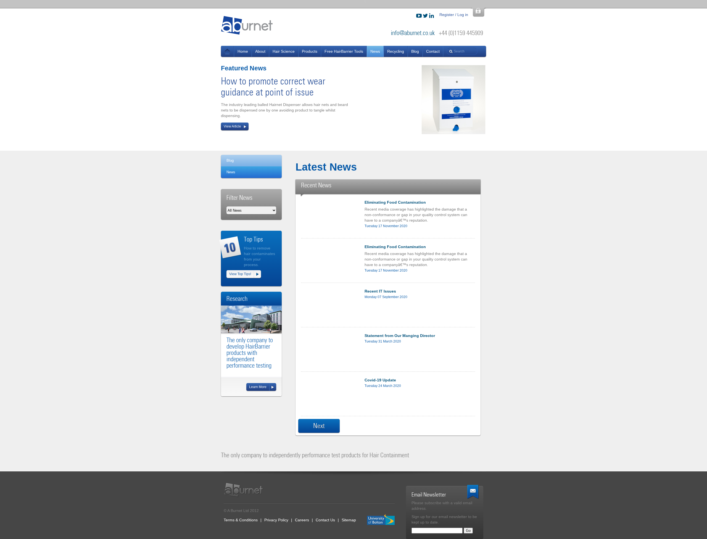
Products (309, 51)
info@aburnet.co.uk (413, 33)
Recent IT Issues (380, 291)
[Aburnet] (246, 490)
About (260, 51)
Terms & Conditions (241, 520)
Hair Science (284, 51)
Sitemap (349, 520)
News (227, 51)
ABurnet (247, 25)
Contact (433, 51)
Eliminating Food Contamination (395, 202)
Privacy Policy (276, 520)
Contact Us (325, 520)
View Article (232, 126)
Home (243, 51)
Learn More (258, 387)
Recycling (395, 51)
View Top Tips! (240, 274)
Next (319, 426)
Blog (415, 51)
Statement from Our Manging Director (400, 335)
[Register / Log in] (478, 12)
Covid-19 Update (380, 380)
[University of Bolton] (381, 519)
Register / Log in (453, 15)
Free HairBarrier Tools (344, 51)
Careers (302, 520)
